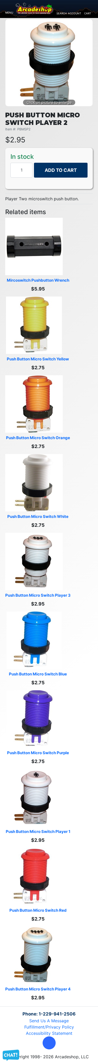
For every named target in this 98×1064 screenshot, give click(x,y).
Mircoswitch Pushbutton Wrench (38, 280)
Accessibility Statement (49, 1033)
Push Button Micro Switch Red (38, 910)
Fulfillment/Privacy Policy (49, 1027)
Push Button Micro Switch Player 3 (38, 595)
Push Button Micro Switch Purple (38, 752)
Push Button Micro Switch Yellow (38, 358)
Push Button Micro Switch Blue (38, 674)
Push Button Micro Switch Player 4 (38, 989)
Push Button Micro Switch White (37, 516)
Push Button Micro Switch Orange (38, 437)
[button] (49, 1042)
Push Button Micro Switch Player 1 (38, 831)
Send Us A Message (49, 1020)
